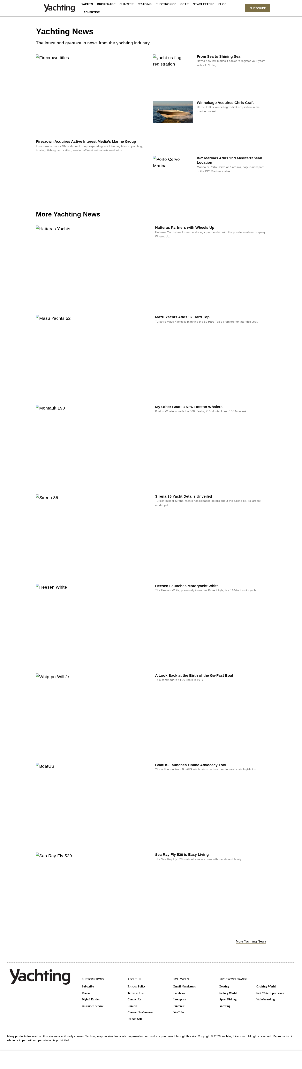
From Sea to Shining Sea (218, 56)
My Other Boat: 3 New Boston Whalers (188, 407)
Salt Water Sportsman (270, 993)
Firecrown (239, 1036)
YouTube (178, 1012)
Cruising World (266, 986)
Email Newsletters (184, 986)
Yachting (224, 1006)
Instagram (179, 999)
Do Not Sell (135, 1019)
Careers (132, 1006)
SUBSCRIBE (257, 8)
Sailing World (228, 993)
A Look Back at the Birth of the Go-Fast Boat (194, 675)
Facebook (179, 993)
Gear (184, 4)
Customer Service (93, 1006)
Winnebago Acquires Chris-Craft (225, 103)
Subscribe (88, 986)
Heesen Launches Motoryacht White (187, 586)
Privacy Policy (136, 986)
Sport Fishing (227, 999)
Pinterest (178, 1006)
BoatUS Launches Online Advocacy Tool (190, 765)
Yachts (87, 4)
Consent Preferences (140, 1012)
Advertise (91, 12)
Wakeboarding (265, 999)
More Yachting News (251, 941)
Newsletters (203, 4)
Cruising (145, 4)
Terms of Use (136, 993)
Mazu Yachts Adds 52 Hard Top (182, 317)
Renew (86, 993)
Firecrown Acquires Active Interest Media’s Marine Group (86, 141)
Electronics (166, 4)
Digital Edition (91, 999)
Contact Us (134, 999)
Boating (224, 986)
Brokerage (106, 4)
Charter (127, 4)
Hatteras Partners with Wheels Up (184, 228)
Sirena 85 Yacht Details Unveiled (183, 496)
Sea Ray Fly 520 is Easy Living (182, 855)
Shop (222, 4)
